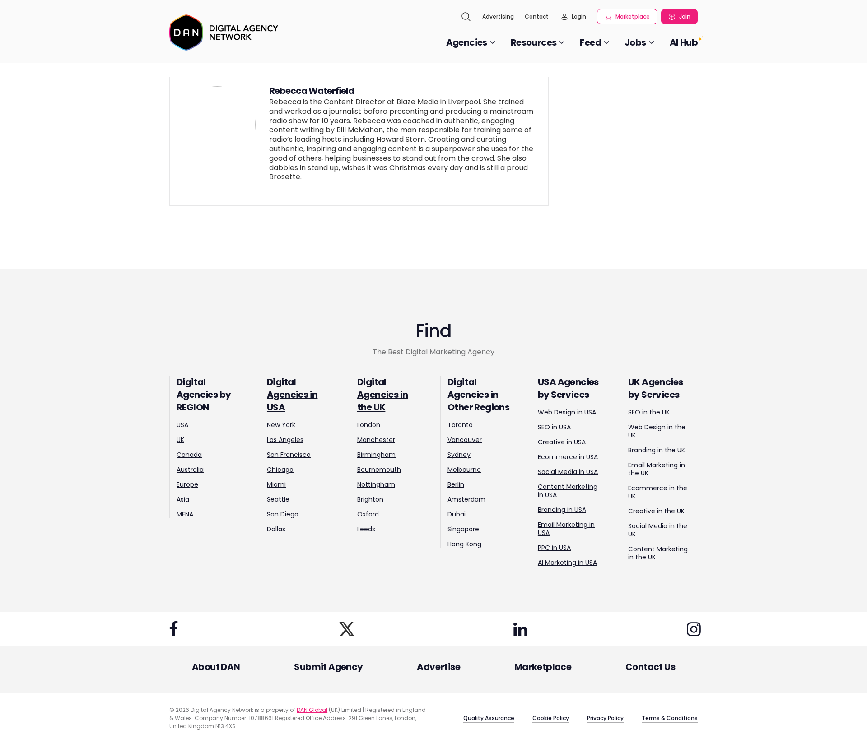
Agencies (466, 42)
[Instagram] (693, 629)
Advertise (438, 666)
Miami (276, 484)
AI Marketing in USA (567, 562)
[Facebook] (173, 629)
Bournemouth (379, 469)
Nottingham (376, 484)
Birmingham (376, 454)
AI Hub (684, 42)
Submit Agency (328, 666)
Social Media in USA (568, 471)
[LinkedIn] (520, 629)
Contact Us (650, 666)
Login (579, 16)
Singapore (463, 529)
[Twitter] (347, 629)
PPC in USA (554, 547)
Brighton (370, 499)
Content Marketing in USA (567, 490)
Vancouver (464, 439)
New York (281, 424)
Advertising (498, 16)
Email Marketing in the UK (656, 469)
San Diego (282, 514)
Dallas (276, 529)
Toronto (460, 424)
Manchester (376, 439)
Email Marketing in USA (566, 528)
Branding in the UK (656, 450)
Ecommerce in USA (568, 456)
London (368, 424)
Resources (534, 42)
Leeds (366, 529)
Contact (537, 16)
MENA (185, 514)
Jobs (635, 42)
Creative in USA (562, 441)
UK (180, 439)
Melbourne (464, 469)
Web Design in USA (567, 412)
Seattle (278, 499)
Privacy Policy (605, 718)
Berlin (455, 484)
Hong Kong (464, 544)
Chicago (280, 469)
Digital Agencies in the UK (382, 395)
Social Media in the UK (657, 530)
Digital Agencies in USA (292, 395)
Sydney (459, 454)
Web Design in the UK (656, 431)
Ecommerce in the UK (657, 492)
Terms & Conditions (670, 718)
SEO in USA (554, 427)
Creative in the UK (656, 511)
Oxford (368, 514)
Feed (590, 42)
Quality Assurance (488, 718)
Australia (190, 469)
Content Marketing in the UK (658, 553)
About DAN (216, 666)
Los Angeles (285, 439)
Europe (187, 484)
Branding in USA (562, 509)
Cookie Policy (550, 718)
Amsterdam (466, 499)
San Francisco (289, 454)
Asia (183, 499)
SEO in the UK (649, 412)
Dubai (456, 514)
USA (182, 424)
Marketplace (632, 16)
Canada (189, 454)
